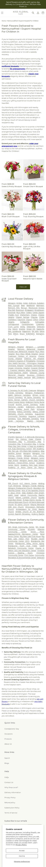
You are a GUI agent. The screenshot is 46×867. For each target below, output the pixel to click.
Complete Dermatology (34, 366)
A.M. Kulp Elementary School (20, 449)
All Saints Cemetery (32, 397)
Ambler (19, 303)
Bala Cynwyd (13, 305)
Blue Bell (11, 310)
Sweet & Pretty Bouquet (12, 186)
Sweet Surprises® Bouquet (9, 280)
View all (23, 287)
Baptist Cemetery (35, 421)
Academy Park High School (32, 465)
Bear (23, 305)
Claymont (21, 320)
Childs (41, 317)
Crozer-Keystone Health (18, 373)
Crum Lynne (13, 327)
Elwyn (22, 334)
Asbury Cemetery (24, 412)
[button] (33, 12)
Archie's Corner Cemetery (27, 405)
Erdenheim (30, 334)
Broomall (11, 313)
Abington (11, 303)
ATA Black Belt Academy (30, 451)
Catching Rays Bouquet (12, 247)
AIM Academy (38, 449)
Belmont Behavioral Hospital (30, 349)
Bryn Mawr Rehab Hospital (27, 354)
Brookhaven (39, 310)
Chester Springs (22, 317)
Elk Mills (35, 331)
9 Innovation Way (29, 444)
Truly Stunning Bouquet (33, 216)
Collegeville (24, 322)
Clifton (35, 320)
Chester (34, 315)
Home (4, 21)
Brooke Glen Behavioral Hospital (21, 352)
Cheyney (34, 317)
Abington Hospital (16, 347)
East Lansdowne (14, 331)
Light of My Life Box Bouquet (31, 248)
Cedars (29, 313)
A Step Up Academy (35, 446)
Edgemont (26, 331)
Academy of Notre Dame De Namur (26, 468)
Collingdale (39, 322)
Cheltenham (25, 315)
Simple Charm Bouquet (33, 186)
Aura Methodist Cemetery (28, 419)
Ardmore (32, 303)
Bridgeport (29, 310)
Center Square (38, 313)
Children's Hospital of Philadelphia (21, 361)
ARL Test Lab (13, 451)
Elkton (15, 334)
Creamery (40, 324)
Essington (40, 334)
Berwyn (24, 308)
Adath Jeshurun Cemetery (19, 395)
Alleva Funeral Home (16, 402)
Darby (22, 327)
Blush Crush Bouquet (11, 216)
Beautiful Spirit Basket (32, 279)
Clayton (29, 320)
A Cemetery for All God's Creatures (22, 390)
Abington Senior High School (32, 460)
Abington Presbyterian (34, 393)
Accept (22, 851)
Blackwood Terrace (36, 308)
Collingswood (13, 324)
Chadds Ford (13, 315)
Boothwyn (20, 310)
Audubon (40, 303)
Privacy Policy (21, 845)
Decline (22, 856)
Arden (25, 303)
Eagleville (40, 329)
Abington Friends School (18, 458)
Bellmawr (40, 305)
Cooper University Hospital (19, 368)
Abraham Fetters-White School (21, 463)
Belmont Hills (13, 308)
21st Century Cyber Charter (28, 439)
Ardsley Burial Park (25, 409)
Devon (15, 329)
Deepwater (31, 327)
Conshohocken (27, 324)
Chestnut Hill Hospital (34, 359)
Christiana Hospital (15, 366)
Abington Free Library (34, 456)
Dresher (22, 329)
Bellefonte (31, 305)
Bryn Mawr (20, 313)
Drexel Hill (31, 329)
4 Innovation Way (32, 442)
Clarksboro (12, 320)
